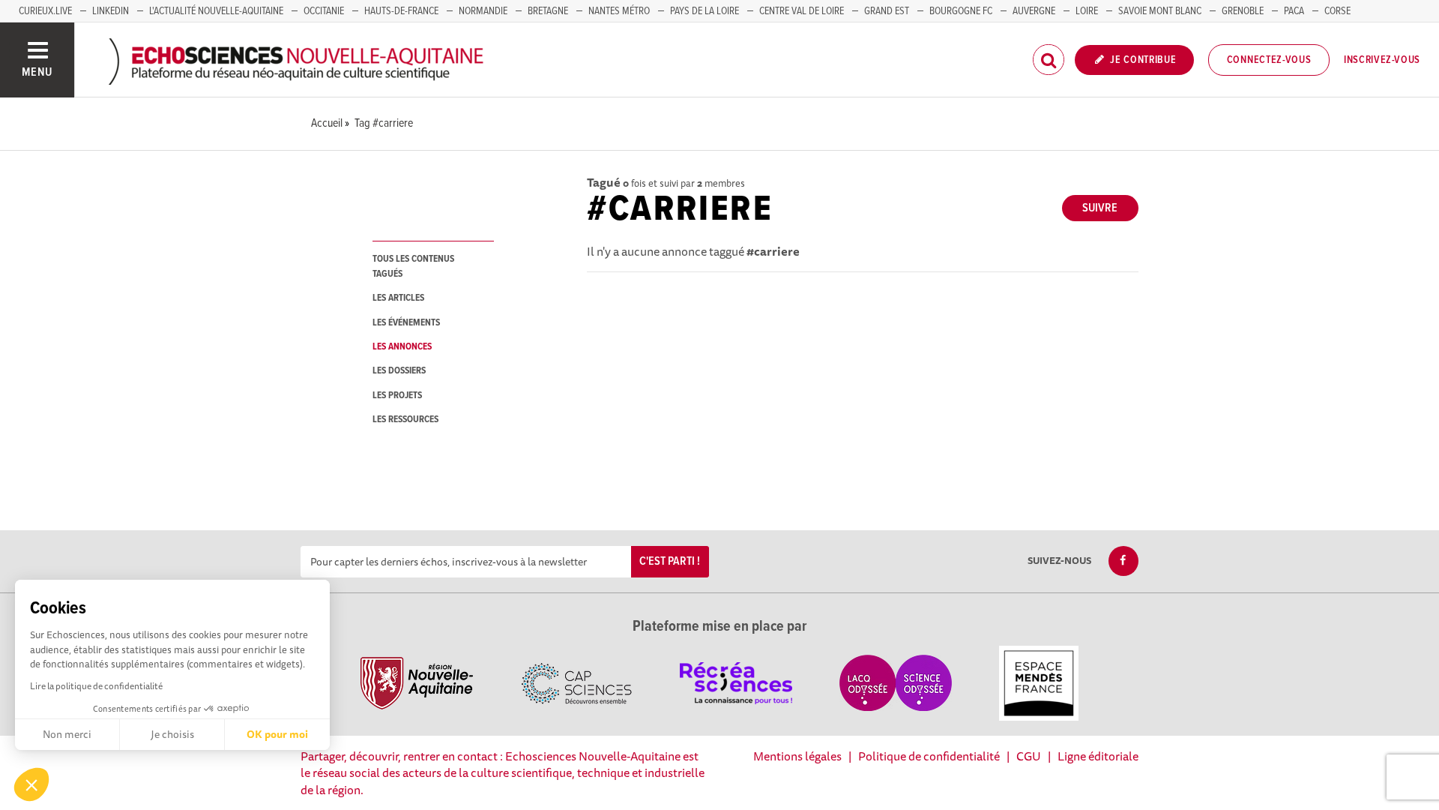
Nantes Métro (619, 11)
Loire (1087, 11)
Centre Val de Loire (801, 11)
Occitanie (324, 11)
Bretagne (548, 11)
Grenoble (1243, 11)
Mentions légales (797, 756)
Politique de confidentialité (929, 756)
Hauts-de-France (401, 11)
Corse (1337, 11)
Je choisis (172, 734)
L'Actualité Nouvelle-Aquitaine (216, 11)
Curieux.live (45, 11)
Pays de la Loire (704, 11)
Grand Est (886, 11)
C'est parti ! (669, 561)
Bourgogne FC (960, 11)
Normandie (483, 11)
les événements (406, 322)
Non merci (67, 734)
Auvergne (1034, 11)
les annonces (402, 346)
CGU (1028, 756)
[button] (31, 784)
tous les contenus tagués (413, 266)
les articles (398, 298)
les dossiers (399, 370)
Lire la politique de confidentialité (96, 686)
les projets (397, 395)
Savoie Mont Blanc (1159, 11)
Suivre (1099, 208)
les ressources (405, 419)
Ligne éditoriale (1098, 756)
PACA (1294, 11)
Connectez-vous (1269, 60)
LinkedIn (110, 11)
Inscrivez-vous (1382, 60)
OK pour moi (277, 734)
